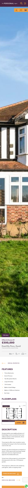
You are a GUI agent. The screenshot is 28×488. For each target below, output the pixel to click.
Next (25, 172)
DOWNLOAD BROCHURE (9, 473)
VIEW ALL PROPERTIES (13, 363)
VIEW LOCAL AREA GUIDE (8, 480)
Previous (3, 172)
